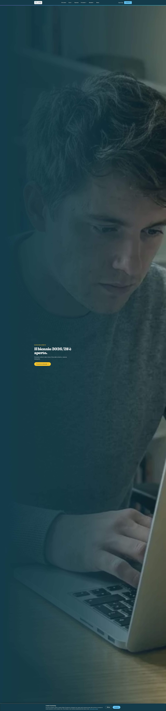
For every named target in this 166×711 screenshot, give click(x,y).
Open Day (120, 2)
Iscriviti (127, 2)
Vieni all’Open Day (64, 373)
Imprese (76, 2)
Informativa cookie (94, 709)
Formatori (83, 2)
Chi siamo (63, 2)
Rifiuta (108, 707)
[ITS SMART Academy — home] (38, 2)
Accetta (116, 707)
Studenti (91, 2)
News (97, 2)
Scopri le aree (40, 373)
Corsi (69, 2)
